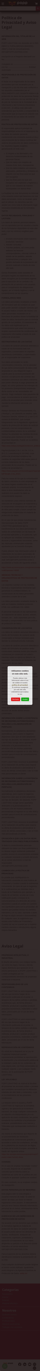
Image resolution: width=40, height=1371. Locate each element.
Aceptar (25, 699)
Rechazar (15, 699)
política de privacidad (20, 685)
